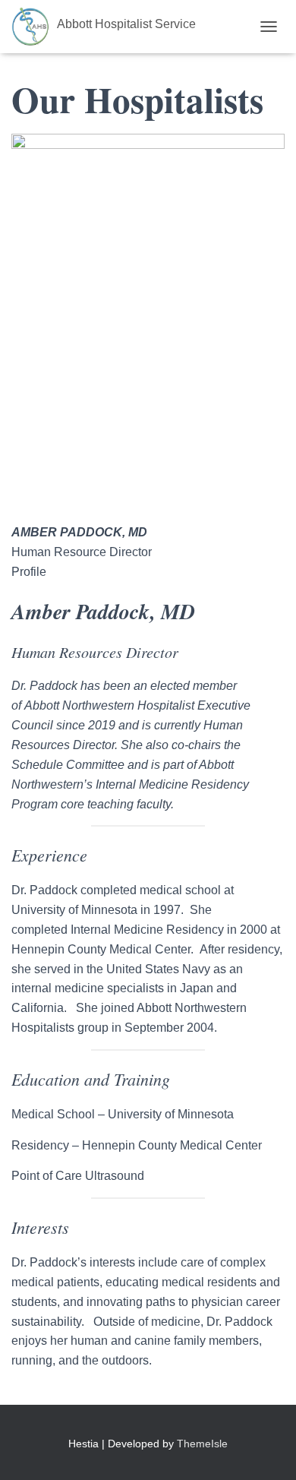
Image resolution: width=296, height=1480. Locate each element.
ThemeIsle (202, 1443)
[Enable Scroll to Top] (266, 1450)
